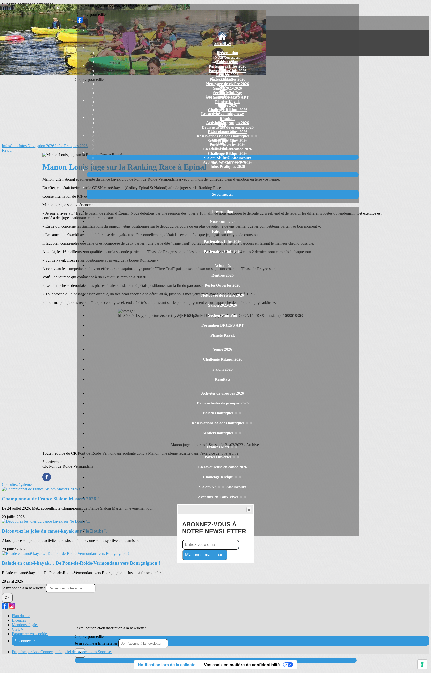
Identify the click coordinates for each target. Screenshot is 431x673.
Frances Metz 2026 (227, 140)
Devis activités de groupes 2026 (228, 127)
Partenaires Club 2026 (222, 251)
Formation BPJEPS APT (222, 325)
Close (248, 509)
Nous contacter (227, 57)
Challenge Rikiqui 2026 (227, 110)
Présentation (227, 53)
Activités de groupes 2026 (227, 123)
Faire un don (222, 231)
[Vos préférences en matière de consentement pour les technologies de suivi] (422, 664)
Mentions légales (25, 625)
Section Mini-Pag (227, 93)
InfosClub (227, 157)
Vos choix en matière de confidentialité (242, 664)
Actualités (227, 70)
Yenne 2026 (227, 105)
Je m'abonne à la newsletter (96, 643)
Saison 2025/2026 (227, 88)
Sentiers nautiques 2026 (222, 433)
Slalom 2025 (222, 369)
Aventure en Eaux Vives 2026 (222, 497)
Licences (19, 620)
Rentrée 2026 (227, 75)
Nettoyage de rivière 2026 (227, 84)
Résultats (227, 119)
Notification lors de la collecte (167, 664)
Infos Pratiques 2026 (227, 166)
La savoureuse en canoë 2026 (222, 467)
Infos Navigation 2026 (227, 162)
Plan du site (21, 616)
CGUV (18, 629)
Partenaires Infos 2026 (227, 66)
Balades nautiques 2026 (222, 413)
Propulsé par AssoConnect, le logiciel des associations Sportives (62, 652)
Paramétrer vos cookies (30, 634)
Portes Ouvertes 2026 (227, 144)
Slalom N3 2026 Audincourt (222, 487)
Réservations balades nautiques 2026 (227, 136)
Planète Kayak (227, 102)
